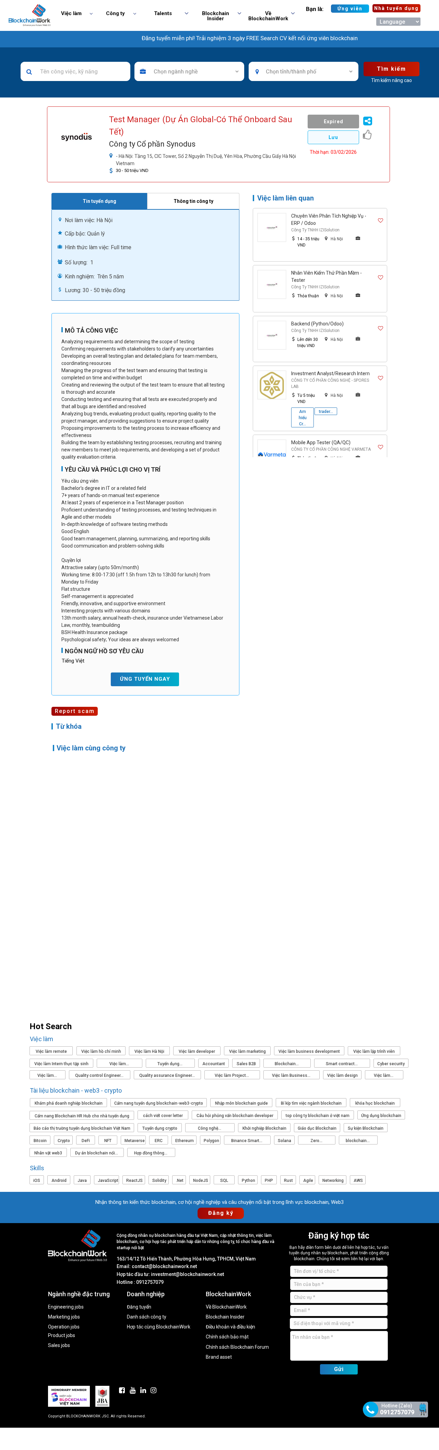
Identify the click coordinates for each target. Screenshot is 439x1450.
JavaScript (108, 1180)
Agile (308, 1180)
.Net (179, 1180)
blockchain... (358, 1140)
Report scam (75, 711)
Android (59, 1180)
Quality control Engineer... (99, 1075)
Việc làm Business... (291, 1075)
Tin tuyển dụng (99, 201)
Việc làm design (342, 1075)
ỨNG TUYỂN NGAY (145, 679)
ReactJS (134, 1180)
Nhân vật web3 (48, 1153)
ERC (159, 1140)
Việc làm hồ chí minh (101, 1051)
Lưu (333, 137)
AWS (358, 1180)
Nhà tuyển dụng (396, 8)
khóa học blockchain (375, 1103)
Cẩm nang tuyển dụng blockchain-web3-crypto (158, 1103)
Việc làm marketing (247, 1051)
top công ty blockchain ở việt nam (317, 1115)
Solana (284, 1140)
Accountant (213, 1063)
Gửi (339, 1369)
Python (248, 1180)
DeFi (86, 1140)
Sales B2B (246, 1063)
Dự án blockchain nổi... (97, 1153)
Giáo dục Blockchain (317, 1128)
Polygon (211, 1140)
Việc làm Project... (232, 1075)
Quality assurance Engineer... (167, 1075)
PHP (269, 1180)
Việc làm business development (309, 1051)
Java (82, 1180)
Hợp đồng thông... (151, 1153)
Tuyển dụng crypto (159, 1128)
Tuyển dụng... (170, 1063)
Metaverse (134, 1140)
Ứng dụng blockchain (381, 1115)
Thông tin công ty (193, 201)
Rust (288, 1180)
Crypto (64, 1140)
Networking (333, 1180)
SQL (224, 1180)
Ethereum (184, 1140)
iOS (36, 1180)
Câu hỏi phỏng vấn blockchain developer (235, 1115)
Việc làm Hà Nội (149, 1051)
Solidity (159, 1180)
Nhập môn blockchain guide (241, 1103)
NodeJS (200, 1180)
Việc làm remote (51, 1051)
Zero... (316, 1140)
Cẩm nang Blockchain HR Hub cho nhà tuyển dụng (82, 1116)
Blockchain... (287, 1063)
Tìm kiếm (391, 69)
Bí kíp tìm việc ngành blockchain (311, 1103)
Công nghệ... (210, 1128)
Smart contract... (342, 1063)
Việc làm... (119, 1063)
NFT (107, 1140)
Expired (333, 121)
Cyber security (391, 1063)
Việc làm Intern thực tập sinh (61, 1063)
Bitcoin (40, 1140)
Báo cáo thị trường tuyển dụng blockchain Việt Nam (82, 1128)
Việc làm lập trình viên (374, 1051)
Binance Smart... (247, 1140)
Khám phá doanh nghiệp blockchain (69, 1103)
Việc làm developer (197, 1051)
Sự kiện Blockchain (365, 1128)
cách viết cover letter (163, 1115)
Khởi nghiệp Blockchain (264, 1128)
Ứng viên (350, 8)
